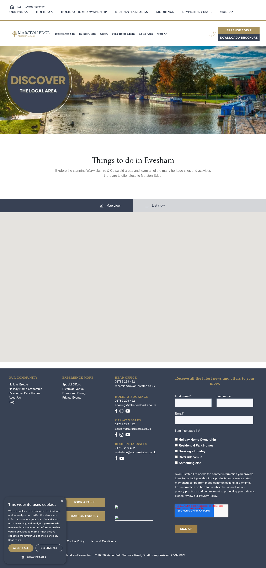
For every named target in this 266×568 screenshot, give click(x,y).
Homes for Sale (65, 33)
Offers (104, 33)
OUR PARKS (18, 11)
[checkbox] (214, 449)
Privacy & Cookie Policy (69, 541)
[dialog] (35, 530)
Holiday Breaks (18, 384)
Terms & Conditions (103, 541)
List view (158, 205)
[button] (153, 289)
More (160, 33)
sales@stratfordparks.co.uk (133, 428)
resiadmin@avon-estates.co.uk (135, 452)
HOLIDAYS (44, 11)
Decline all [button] (49, 548)
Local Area (146, 33)
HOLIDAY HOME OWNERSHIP (84, 11)
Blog (12, 402)
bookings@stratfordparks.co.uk (135, 405)
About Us (15, 397)
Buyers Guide (87, 33)
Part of (30, 7)
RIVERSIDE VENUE (197, 11)
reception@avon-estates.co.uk (135, 386)
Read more (15, 540)
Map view (113, 205)
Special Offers (71, 384)
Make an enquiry (84, 516)
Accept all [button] (21, 548)
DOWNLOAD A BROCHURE (238, 37)
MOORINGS (165, 11)
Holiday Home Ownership (25, 388)
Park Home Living (123, 33)
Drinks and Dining (74, 393)
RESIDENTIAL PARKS (131, 11)
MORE (225, 11)
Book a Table (84, 502)
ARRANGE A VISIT (238, 30)
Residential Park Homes (24, 393)
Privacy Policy (208, 495)
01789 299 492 (125, 381)
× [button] (61, 501)
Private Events (71, 397)
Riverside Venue (73, 388)
